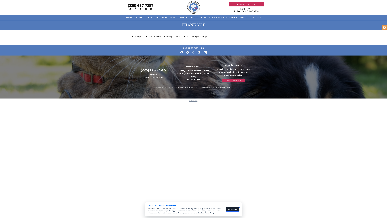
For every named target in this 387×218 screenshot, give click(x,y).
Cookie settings (193, 101)
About (138, 17)
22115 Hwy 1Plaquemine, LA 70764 (246, 10)
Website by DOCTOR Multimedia (218, 87)
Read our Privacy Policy (206, 213)
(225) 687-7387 (140, 5)
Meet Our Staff (157, 17)
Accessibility (189, 87)
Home (128, 17)
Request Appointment (246, 4)
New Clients (178, 17)
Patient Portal (239, 17)
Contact (256, 17)
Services (196, 17)
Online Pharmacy (215, 17)
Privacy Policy (200, 87)
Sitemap (180, 87)
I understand (232, 209)
